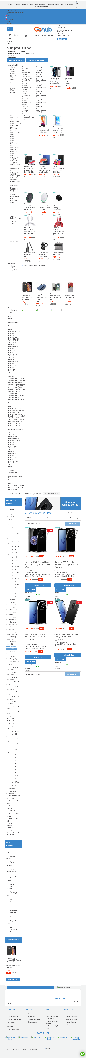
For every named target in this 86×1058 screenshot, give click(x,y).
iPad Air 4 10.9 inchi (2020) (16, 408)
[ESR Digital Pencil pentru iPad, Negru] (30, 246)
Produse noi (31, 1016)
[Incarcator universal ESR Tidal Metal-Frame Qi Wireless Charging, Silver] (44, 197)
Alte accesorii (14, 241)
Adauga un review (32, 572)
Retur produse (69, 1025)
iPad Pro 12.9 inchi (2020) (16, 410)
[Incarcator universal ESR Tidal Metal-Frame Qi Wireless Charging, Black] (30, 197)
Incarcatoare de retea (14, 478)
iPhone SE (25, 110)
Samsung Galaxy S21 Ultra (16, 378)
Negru (12, 899)
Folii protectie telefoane (13, 73)
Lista (78, 518)
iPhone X (24, 93)
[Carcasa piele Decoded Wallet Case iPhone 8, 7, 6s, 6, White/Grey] (56, 287)
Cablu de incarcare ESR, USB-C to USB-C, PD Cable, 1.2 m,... (29, 231)
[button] (11, 308)
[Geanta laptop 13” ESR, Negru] (58, 246)
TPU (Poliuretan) (13, 929)
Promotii (10, 828)
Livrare (9, 21)
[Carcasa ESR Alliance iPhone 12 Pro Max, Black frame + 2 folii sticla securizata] (56, 71)
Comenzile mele (13, 1014)
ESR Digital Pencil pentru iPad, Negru (30, 254)
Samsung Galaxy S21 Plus (16, 380)
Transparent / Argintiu (13, 912)
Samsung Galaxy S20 (15, 388)
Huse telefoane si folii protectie (14, 269)
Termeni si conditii (52, 1014)
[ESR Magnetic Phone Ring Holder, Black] (44, 246)
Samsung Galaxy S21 (15, 382)
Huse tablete (12, 403)
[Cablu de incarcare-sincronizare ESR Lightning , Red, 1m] (58, 220)
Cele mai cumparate (33, 1019)
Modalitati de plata (71, 1019)
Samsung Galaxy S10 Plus (16, 390)
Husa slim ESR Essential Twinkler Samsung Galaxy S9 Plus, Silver (36, 636)
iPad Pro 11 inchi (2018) (15, 421)
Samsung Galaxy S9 (14, 397)
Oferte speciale (12, 940)
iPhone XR (25, 91)
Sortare (28, 517)
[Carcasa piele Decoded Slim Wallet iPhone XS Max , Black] (27, 287)
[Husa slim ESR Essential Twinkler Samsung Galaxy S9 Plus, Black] (67, 540)
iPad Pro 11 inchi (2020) (15, 412)
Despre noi (10, 23)
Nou (12, 862)
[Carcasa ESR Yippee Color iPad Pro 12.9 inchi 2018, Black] (58, 160)
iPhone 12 (25, 74)
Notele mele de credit (14, 1019)
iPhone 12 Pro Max (14, 331)
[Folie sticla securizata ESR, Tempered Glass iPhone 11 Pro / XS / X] (44, 120)
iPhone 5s (25, 112)
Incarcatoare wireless (14, 480)
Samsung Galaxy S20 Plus (16, 386)
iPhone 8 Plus (26, 95)
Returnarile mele (13, 1016)
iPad (11, 155)
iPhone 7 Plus (26, 99)
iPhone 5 (24, 114)
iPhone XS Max (26, 87)
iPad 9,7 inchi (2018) (14, 423)
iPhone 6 (24, 108)
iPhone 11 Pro (26, 84)
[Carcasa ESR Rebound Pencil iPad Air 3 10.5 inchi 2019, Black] (30, 160)
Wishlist (27, 596)
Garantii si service (71, 1022)
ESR (12, 869)
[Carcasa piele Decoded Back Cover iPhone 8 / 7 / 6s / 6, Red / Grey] (70, 287)
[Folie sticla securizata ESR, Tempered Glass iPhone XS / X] (58, 120)
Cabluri (14, 88)
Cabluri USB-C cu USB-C (16, 487)
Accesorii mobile (13, 322)
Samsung (39, 67)
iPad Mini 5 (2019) (15, 176)
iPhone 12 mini (26, 76)
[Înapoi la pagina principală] (7, 493)
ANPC (48, 1028)
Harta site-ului (31, 1025)
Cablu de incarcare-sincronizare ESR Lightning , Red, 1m (58, 231)
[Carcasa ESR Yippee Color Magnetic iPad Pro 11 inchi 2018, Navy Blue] (44, 160)
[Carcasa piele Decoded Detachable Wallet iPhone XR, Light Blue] (41, 287)
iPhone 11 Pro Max (14, 341)
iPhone (24, 67)
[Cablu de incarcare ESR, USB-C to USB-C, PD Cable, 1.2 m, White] (30, 220)
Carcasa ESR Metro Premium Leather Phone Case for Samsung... (69, 81)
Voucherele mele (13, 1029)
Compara (27, 598)
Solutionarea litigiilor (52, 1026)
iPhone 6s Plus (26, 102)
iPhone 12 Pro (26, 72)
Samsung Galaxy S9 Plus (16, 395)
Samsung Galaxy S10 (15, 391)
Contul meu (10, 14)
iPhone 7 (24, 100)
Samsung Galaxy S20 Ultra (16, 384)
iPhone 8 (24, 97)
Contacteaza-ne (11, 10)
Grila (75, 518)
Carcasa (13, 893)
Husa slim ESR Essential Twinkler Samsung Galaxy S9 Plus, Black (66, 564)
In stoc (13, 856)
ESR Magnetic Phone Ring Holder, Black (43, 254)
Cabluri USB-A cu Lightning (16, 485)
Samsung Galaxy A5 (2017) (16, 399)
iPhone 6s (25, 104)
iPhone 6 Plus (26, 106)
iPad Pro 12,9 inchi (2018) (16, 420)
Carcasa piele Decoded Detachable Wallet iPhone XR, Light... (41, 297)
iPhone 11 (24, 85)
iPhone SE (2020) (27, 78)
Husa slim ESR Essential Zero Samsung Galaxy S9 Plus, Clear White (37, 564)
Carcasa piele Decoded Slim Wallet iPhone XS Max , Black (13, 961)
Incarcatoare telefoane (14, 85)
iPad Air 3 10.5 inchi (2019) (16, 416)
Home (10, 318)
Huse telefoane (13, 326)
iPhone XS (25, 89)
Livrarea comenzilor (71, 1016)
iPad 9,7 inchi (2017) (14, 425)
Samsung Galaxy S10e (15, 393)
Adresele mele (12, 1022)
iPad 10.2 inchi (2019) (15, 414)
